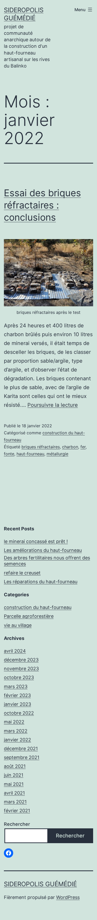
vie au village (18, 625)
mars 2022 (15, 731)
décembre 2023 (21, 659)
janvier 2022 (17, 739)
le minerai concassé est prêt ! (36, 541)
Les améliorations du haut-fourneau (43, 550)
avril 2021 (14, 793)
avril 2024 (15, 651)
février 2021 (17, 810)
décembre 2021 (21, 748)
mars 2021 (15, 801)
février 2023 (17, 695)
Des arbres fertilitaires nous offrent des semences (47, 560)
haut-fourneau (30, 453)
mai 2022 (14, 722)
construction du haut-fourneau (37, 607)
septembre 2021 (21, 757)
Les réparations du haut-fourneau (40, 581)
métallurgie (57, 453)
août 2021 (15, 766)
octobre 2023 (19, 677)
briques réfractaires (40, 446)
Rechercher (17, 824)
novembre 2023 (21, 668)
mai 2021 (14, 784)
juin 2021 (13, 775)
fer (83, 446)
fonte (9, 453)
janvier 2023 (17, 704)
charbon (70, 446)
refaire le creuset (22, 573)
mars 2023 (15, 686)
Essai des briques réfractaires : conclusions (42, 205)
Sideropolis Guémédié (40, 884)
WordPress (68, 897)
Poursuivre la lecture (52, 405)
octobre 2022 (19, 713)
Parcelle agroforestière (29, 616)
